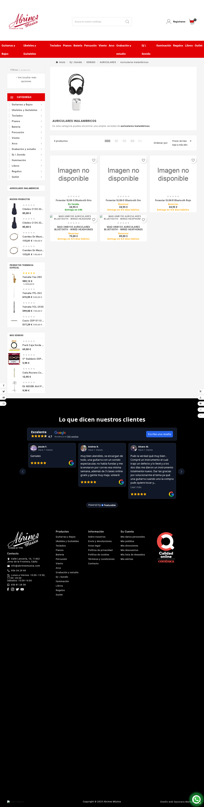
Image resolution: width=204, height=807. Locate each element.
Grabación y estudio (67, 572)
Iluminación (62, 581)
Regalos (60, 590)
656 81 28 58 (18, 584)
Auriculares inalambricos (24, 188)
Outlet (59, 594)
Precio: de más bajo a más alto (182, 142)
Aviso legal (94, 545)
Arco (58, 568)
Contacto (93, 563)
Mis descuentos (129, 550)
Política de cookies (98, 554)
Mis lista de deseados (133, 554)
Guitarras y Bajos (66, 537)
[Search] (127, 21)
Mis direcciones (129, 545)
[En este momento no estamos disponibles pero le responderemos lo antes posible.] (196, 799)
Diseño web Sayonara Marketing (178, 801)
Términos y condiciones (101, 559)
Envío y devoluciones (100, 541)
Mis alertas (127, 559)
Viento (59, 563)
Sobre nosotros (97, 537)
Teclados (61, 545)
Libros (59, 586)
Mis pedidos (127, 541)
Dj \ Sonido (62, 577)
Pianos (60, 550)
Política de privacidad (100, 550)
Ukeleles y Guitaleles (67, 541)
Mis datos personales (133, 537)
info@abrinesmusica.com (25, 565)
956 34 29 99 (18, 570)
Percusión (61, 559)
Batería (60, 554)
